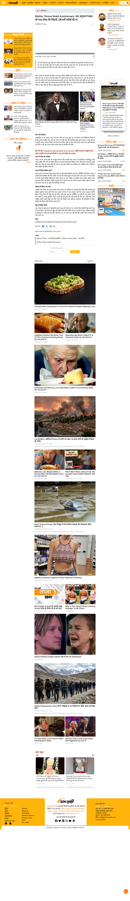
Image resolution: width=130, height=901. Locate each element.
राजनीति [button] (105, 3)
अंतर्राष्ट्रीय (30, 3)
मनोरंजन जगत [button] (95, 3)
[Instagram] (67, 821)
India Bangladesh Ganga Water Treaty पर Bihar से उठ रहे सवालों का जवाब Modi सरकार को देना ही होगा (115, 28)
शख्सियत (43, 11)
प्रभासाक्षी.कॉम (51, 806)
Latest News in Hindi (68, 809)
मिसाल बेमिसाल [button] (71, 3)
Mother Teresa (42, 238)
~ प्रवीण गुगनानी (112, 49)
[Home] (38, 10)
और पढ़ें (28, 162)
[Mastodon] (74, 821)
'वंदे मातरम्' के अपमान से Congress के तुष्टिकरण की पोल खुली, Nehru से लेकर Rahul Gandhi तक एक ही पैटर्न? (115, 43)
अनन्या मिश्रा (38, 56)
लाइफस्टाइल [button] (83, 3)
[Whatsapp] (50, 227)
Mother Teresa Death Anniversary (49, 242)
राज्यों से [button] (52, 3)
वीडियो (7, 813)
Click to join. (56, 231)
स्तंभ (111, 10)
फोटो (6, 811)
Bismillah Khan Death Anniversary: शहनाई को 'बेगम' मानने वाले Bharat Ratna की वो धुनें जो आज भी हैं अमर (79, 778)
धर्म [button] (112, 3)
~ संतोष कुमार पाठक (113, 20)
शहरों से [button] (60, 3)
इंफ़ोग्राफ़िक (8, 816)
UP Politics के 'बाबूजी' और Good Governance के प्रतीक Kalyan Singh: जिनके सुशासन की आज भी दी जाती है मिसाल (50, 778)
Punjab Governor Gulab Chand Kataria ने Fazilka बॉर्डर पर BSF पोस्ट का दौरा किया (111, 176)
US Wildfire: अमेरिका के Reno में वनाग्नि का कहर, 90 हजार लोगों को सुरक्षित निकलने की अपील (111, 156)
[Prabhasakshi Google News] (94, 56)
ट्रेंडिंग (18, 70)
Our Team (25, 822)
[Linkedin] (63, 821)
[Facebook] (92, 31)
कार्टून (6, 818)
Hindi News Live (77, 811)
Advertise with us (28, 815)
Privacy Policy (27, 818)
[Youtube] (70, 821)
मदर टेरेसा (81, 238)
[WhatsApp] (92, 39)
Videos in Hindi (64, 811)
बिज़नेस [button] (37, 3)
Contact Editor (101, 819)
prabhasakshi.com (71, 813)
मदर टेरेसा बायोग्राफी (54, 238)
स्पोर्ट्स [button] (45, 3)
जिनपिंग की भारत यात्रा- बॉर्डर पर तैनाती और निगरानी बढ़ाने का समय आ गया (115, 16)
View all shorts (113, 136)
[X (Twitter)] (92, 35)
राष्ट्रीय (24, 3)
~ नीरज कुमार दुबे (112, 35)
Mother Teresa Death (69, 238)
